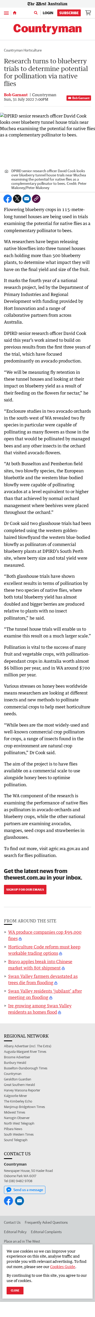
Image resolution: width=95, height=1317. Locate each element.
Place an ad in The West (22, 1241)
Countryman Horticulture (23, 50)
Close (15, 1290)
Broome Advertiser (17, 1057)
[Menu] (6, 13)
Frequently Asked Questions (46, 1222)
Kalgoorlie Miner (15, 1096)
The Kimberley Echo (18, 1101)
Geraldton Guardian (17, 1079)
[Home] (14, 13)
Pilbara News (13, 1129)
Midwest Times (14, 1112)
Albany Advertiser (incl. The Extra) (27, 1046)
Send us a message (28, 1190)
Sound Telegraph (15, 1140)
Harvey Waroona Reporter (22, 1090)
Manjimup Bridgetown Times (24, 1107)
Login (48, 13)
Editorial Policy (15, 1232)
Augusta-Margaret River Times (25, 1052)
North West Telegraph (19, 1123)
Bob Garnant (80, 98)
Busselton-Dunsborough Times (25, 1068)
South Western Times (19, 1134)
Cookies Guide (62, 1266)
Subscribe (69, 13)
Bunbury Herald (15, 1063)
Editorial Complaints (46, 1232)
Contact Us (12, 1222)
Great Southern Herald (19, 1085)
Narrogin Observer (17, 1118)
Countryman (12, 1074)
